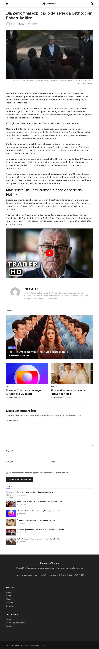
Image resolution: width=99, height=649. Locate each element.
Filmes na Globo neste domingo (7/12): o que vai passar (38, 511)
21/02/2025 (32, 24)
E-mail (9, 462)
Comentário (12, 420)
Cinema (12, 348)
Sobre (8, 619)
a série (59, 93)
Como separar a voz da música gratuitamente (35, 492)
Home (8, 592)
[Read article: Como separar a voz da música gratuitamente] (11, 494)
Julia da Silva (15, 355)
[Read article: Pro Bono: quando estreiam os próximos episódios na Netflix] (11, 532)
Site (53, 462)
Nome (9, 451)
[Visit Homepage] (49, 3)
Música (9, 599)
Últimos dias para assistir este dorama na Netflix (36, 520)
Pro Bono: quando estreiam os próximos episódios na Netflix (40, 530)
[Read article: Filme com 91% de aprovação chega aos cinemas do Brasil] (49, 337)
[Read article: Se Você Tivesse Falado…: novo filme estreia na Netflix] (11, 541)
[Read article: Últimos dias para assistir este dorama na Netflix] (72, 373)
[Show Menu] (7, 3)
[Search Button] (92, 3)
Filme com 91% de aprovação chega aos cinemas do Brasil (38, 351)
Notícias (9, 596)
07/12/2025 (25, 355)
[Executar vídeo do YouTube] (49, 253)
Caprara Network (52, 575)
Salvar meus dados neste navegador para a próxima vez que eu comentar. (39, 473)
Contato (9, 606)
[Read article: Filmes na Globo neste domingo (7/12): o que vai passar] (27, 373)
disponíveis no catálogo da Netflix (74, 221)
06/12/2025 (68, 397)
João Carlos (19, 24)
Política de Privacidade (15, 623)
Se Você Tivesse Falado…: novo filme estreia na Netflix (38, 539)
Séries (54, 386)
